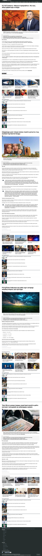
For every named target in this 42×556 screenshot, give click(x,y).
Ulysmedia (4, 291)
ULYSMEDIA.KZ (3, 4)
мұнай (3, 74)
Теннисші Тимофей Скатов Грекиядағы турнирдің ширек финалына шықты (17, 280)
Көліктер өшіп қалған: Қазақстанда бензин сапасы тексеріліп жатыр (16, 259)
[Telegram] (3, 73)
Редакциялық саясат (5, 549)
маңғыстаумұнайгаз (6, 74)
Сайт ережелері (5, 545)
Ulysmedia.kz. (10, 159)
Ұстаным (4, 539)
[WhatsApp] (5, 73)
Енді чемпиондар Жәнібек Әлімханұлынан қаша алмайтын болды (15, 118)
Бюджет (4, 533)
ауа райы (3, 347)
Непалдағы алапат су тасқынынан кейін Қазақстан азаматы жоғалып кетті (17, 110)
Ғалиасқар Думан (5, 9)
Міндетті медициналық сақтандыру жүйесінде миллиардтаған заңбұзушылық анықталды (19, 100)
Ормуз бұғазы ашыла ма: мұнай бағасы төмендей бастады (12, 36)
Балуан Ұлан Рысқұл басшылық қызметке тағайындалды (14, 115)
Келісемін (38, 554)
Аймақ (4, 536)
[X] (4, 73)
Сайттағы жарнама (5, 546)
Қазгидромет (9, 347)
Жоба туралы (4, 543)
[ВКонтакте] (2, 73)
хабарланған (30, 70)
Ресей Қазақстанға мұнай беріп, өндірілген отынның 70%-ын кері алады (14, 37)
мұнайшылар (11, 74)
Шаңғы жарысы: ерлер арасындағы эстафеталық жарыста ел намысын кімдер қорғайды (19, 121)
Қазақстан (6, 347)
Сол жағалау (4, 532)
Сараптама (4, 535)
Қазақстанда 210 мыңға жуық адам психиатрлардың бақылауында (16, 107)
